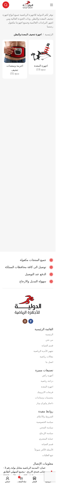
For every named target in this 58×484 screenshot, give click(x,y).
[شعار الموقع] (28, 4)
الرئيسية (49, 34)
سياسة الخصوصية (44, 422)
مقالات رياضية (46, 356)
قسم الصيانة (47, 345)
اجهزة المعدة (47, 386)
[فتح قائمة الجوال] (51, 5)
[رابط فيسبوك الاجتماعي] (30, 321)
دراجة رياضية (47, 381)
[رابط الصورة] (27, 305)
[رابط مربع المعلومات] (36, 260)
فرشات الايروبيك (45, 392)
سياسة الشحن (46, 427)
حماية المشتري (46, 438)
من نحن (49, 340)
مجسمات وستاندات (44, 397)
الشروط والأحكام (45, 416)
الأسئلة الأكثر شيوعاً (44, 449)
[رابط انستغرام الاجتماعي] (25, 321)
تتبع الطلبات (47, 455)
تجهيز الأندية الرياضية (43, 351)
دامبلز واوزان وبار (44, 403)
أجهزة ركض (47, 375)
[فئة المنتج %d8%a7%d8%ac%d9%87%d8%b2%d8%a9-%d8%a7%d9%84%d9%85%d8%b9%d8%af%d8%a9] (41, 57)
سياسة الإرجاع (46, 433)
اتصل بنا (49, 362)
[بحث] (6, 5)
